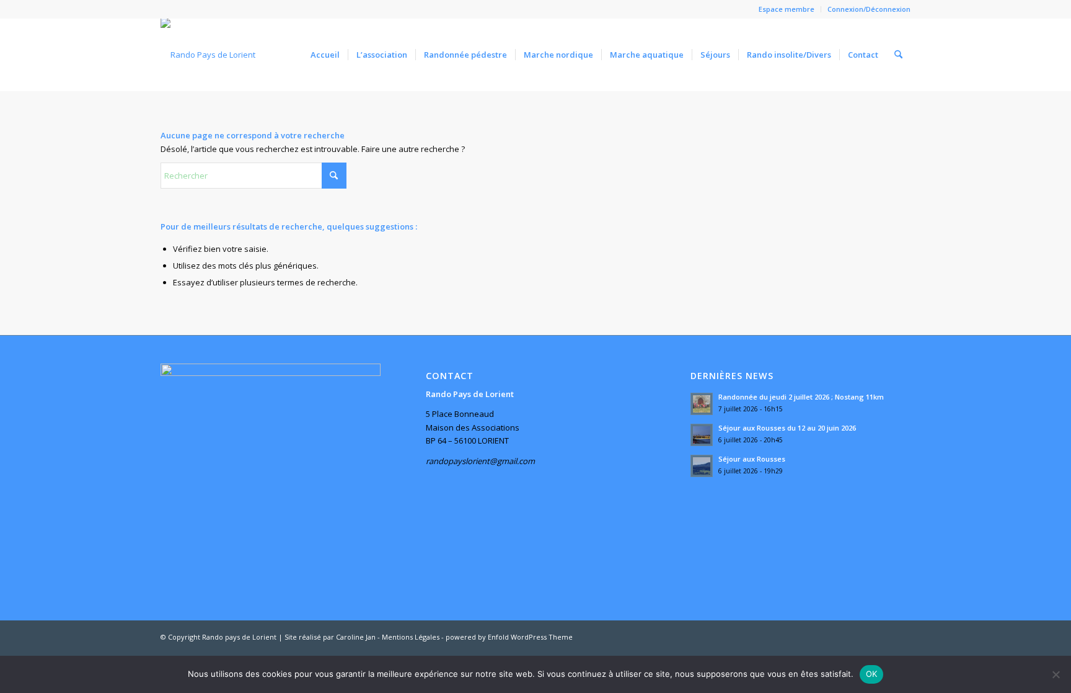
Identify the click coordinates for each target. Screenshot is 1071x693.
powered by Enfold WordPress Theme (509, 637)
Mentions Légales (410, 637)
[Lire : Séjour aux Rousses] (701, 466)
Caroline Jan (356, 637)
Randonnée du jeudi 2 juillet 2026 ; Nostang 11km (801, 396)
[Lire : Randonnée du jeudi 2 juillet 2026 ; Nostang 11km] (701, 404)
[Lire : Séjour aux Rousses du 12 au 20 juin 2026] (701, 435)
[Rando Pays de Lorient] (208, 54)
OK (872, 674)
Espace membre (786, 9)
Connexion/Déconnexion (868, 9)
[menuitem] (786, 9)
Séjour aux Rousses (751, 458)
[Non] (1055, 674)
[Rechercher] (898, 54)
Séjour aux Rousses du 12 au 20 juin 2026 (787, 427)
